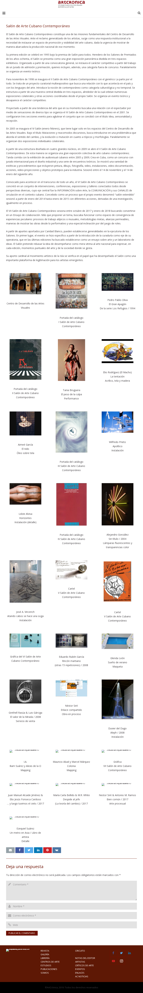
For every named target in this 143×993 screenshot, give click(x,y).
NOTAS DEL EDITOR (85, 958)
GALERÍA (45, 954)
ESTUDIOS (46, 965)
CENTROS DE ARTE (50, 961)
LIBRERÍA (45, 958)
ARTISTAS (80, 961)
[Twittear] (29, 850)
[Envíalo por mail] (10, 850)
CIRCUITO (80, 950)
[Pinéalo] (47, 850)
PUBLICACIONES (49, 969)
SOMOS (45, 972)
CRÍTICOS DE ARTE (84, 965)
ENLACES (79, 972)
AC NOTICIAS (81, 976)
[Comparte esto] (19, 850)
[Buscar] (139, 13)
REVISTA (45, 950)
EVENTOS (80, 969)
